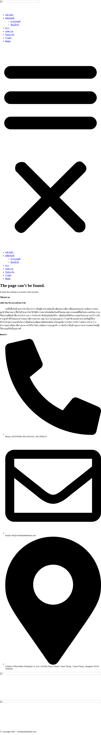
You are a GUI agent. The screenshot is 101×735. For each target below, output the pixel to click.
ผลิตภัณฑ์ (9, 18)
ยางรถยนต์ (15, 21)
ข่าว (7, 28)
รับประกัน (9, 34)
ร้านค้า (8, 38)
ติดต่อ (8, 41)
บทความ (9, 31)
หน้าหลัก (9, 15)
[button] (50, 147)
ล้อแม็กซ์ (15, 25)
